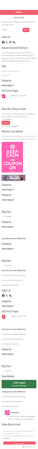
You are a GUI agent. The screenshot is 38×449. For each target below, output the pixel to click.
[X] (6, 42)
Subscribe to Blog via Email (14, 109)
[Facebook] (3, 42)
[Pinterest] (10, 42)
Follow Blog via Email (11, 424)
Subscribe (6, 122)
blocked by (21, 384)
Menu (24, 12)
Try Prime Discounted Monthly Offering (13, 275)
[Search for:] (12, 30)
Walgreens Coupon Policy (19, 96)
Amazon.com (26, 61)
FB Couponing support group (10, 71)
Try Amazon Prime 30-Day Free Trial (12, 280)
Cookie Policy (6, 438)
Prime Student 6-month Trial (10, 285)
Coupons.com (6, 75)
